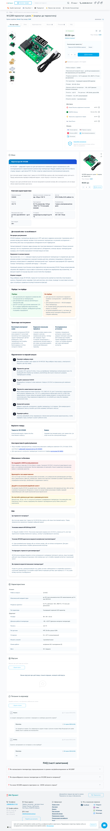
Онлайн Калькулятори (72, 8)
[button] (12, 31)
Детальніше (50, 826)
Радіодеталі (40, 8)
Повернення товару (58, 816)
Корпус (90, 47)
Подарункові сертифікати (60, 818)
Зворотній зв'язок (57, 814)
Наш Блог (28, 8)
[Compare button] (100, 31)
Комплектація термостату (75, 44)
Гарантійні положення (80, 142)
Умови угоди (55, 804)
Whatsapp (99, 810)
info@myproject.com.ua (28, 814)
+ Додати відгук (17, 667)
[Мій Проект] (30, 795)
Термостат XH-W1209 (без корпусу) (77, 47)
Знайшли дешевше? (70, 38)
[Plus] (74, 54)
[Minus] (68, 54)
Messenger (99, 813)
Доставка (55, 807)
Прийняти (93, 825)
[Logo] (10, 3)
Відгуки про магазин (54, 8)
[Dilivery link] (99, 107)
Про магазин (56, 811)
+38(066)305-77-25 (12, 804)
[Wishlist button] (96, 31)
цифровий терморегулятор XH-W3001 (30, 449)
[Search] (68, 3)
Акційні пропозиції (15, 8)
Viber (97, 807)
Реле (10, 12)
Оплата (54, 809)
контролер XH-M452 (57, 451)
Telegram (98, 805)
